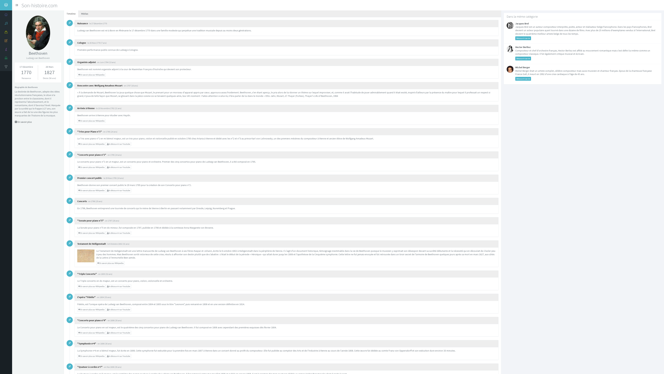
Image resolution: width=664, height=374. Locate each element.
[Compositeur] (6, 23)
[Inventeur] (6, 49)
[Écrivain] (6, 40)
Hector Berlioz (523, 47)
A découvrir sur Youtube (119, 144)
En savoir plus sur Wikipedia (92, 74)
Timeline (71, 13)
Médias (84, 13)
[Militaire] (6, 58)
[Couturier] (6, 32)
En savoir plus (19, 121)
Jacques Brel (522, 23)
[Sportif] (6, 66)
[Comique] (6, 14)
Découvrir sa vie (523, 38)
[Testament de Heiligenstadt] (86, 255)
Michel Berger (522, 67)
